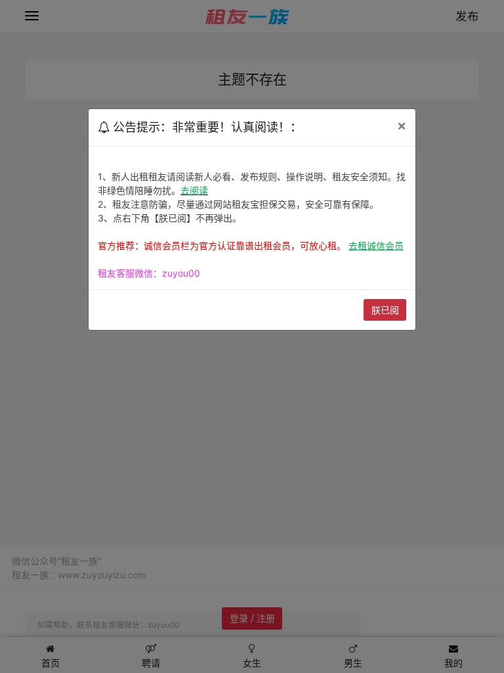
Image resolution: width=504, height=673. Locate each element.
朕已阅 (385, 309)
